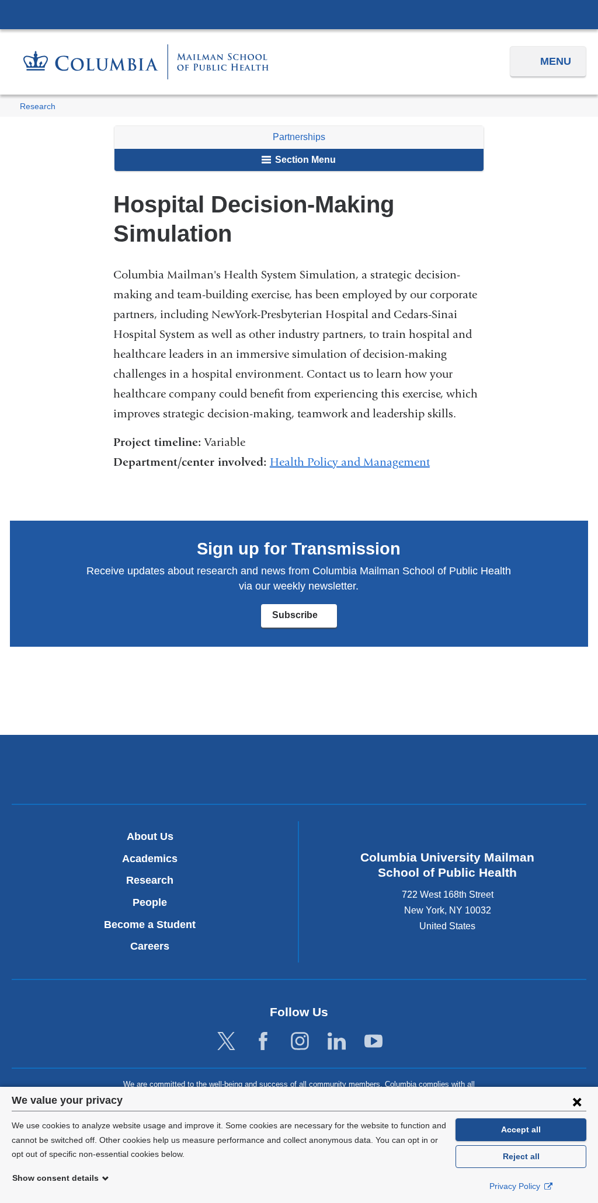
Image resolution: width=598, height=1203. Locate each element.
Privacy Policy (516, 1186)
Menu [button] (555, 61)
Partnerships (299, 137)
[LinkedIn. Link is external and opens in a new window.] (336, 1041)
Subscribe (304, 619)
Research (37, 106)
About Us (150, 836)
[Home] (146, 61)
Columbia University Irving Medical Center (299, 14)
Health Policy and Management (350, 462)
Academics (150, 858)
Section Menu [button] (304, 160)
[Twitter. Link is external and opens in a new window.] (226, 1041)
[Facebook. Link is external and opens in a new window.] (263, 1041)
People (150, 902)
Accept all (521, 1129)
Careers (149, 946)
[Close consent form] (577, 1101)
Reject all (521, 1156)
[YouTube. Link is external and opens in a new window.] (373, 1041)
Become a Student (150, 924)
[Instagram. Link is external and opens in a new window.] (300, 1041)
